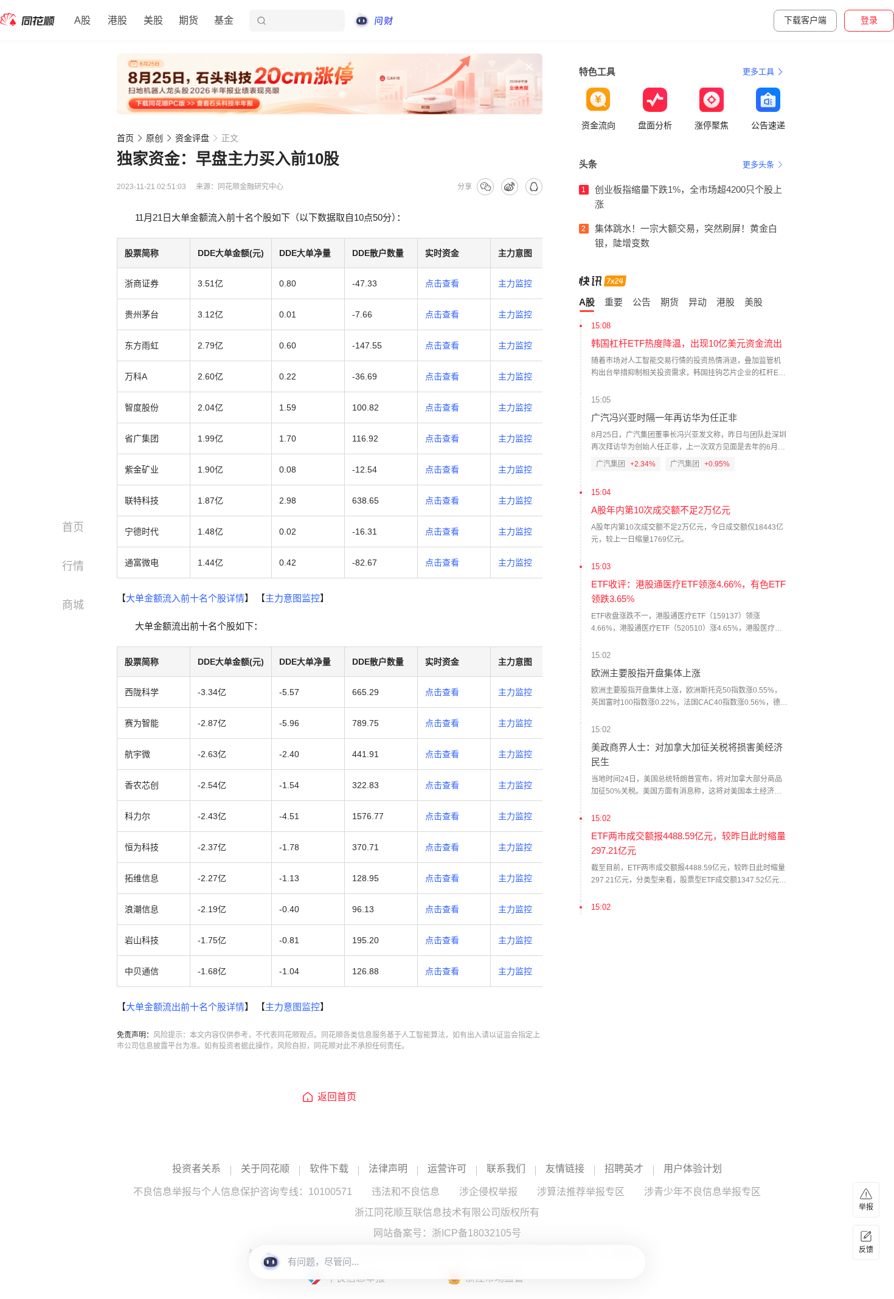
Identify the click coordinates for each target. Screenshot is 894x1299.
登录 (869, 20)
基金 (224, 20)
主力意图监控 (292, 598)
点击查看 (442, 283)
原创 (154, 138)
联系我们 (506, 1169)
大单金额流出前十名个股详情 (185, 1007)
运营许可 (447, 1169)
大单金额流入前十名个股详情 (185, 598)
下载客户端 (805, 20)
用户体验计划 (693, 1169)
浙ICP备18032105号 (476, 1233)
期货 (188, 20)
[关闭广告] (529, 66)
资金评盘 (192, 138)
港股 (117, 20)
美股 (153, 20)
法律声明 (388, 1169)
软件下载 (329, 1169)
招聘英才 (624, 1169)
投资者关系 (196, 1169)
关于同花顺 (265, 1169)
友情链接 (565, 1169)
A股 (82, 20)
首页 (125, 138)
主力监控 (515, 283)
